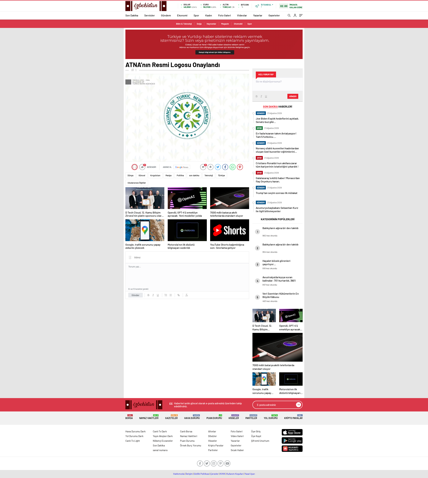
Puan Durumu (214, 416)
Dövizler (212, 436)
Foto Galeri (224, 15)
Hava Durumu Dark (135, 431)
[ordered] (166, 295)
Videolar (242, 15)
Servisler (149, 15)
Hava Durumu (192, 416)
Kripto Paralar (293, 416)
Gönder (135, 295)
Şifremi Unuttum (260, 440)
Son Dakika (131, 15)
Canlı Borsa (186, 431)
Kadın (208, 15)
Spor (196, 15)
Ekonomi (182, 15)
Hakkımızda (178, 473)
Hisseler (234, 416)
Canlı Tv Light (132, 440)
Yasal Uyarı (250, 473)
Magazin (225, 23)
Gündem (166, 15)
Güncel (142, 175)
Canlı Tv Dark (160, 431)
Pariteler (251, 416)
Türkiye (221, 175)
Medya (169, 175)
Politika (180, 175)
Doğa (199, 23)
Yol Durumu (271, 416)
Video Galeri (237, 436)
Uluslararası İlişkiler (137, 182)
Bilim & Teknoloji (184, 23)
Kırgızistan (155, 175)
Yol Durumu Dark (134, 436)
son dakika (194, 175)
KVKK (222, 473)
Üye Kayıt (256, 436)
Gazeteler (274, 15)
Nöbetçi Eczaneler (163, 440)
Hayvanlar (211, 23)
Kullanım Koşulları (235, 473)
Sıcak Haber (237, 450)
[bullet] (170, 295)
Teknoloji (208, 175)
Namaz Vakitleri (148, 416)
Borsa (129, 416)
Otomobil (238, 23)
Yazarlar (257, 15)
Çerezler (214, 473)
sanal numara (160, 450)
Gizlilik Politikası (201, 473)
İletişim (189, 473)
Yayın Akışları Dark (163, 436)
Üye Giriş (255, 431)
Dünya (130, 175)
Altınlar (212, 431)
